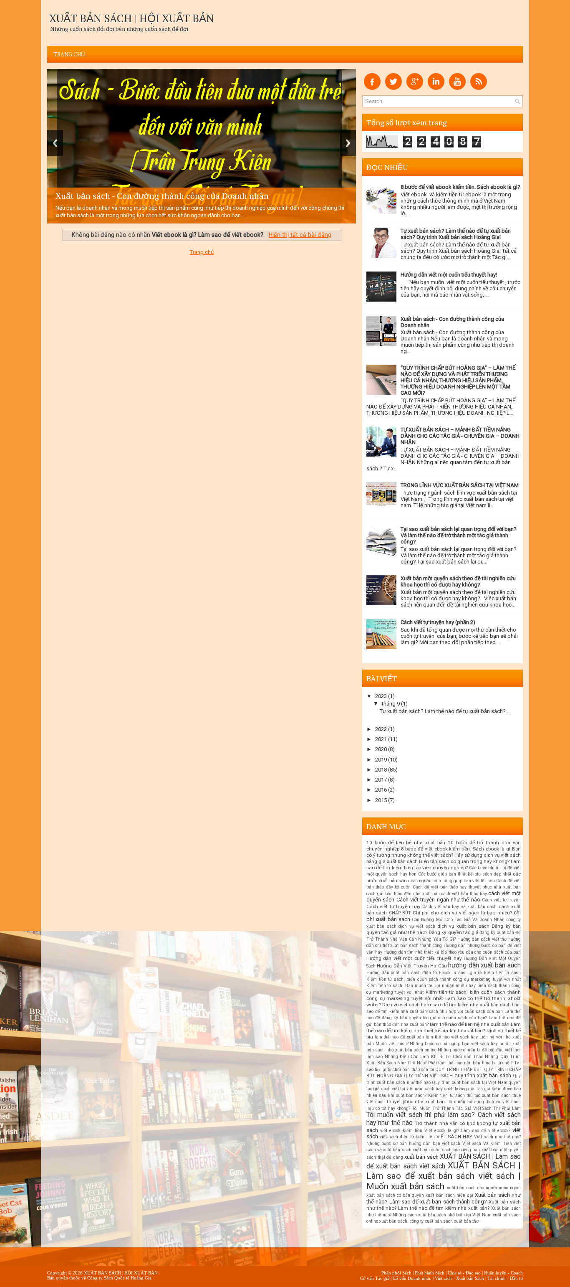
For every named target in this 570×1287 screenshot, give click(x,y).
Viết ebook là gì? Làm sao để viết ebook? (467, 1130)
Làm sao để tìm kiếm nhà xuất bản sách (466, 1005)
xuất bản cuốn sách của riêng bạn (446, 1149)
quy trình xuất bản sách (482, 1075)
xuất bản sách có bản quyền (395, 1195)
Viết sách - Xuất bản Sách (459, 1278)
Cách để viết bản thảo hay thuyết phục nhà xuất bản (467, 887)
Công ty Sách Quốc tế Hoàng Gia (119, 1277)
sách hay (434, 1089)
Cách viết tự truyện (501, 900)
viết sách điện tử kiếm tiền (407, 1137)
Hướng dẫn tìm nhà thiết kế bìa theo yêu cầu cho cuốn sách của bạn (452, 952)
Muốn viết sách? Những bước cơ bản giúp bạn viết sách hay (437, 1043)
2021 (381, 739)
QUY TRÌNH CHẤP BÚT (458, 1069)
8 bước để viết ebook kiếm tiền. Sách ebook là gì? (460, 187)
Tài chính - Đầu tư (505, 1278)
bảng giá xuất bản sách (392, 861)
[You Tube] (457, 88)
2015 (381, 800)
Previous (55, 143)
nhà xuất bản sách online (411, 1050)
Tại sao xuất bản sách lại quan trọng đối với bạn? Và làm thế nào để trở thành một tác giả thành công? (459, 535)
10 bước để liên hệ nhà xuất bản (405, 842)
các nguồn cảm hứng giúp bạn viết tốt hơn (453, 880)
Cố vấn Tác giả (374, 1278)
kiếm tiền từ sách (502, 972)
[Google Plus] (415, 88)
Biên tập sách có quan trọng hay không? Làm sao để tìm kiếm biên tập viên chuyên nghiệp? (443, 864)
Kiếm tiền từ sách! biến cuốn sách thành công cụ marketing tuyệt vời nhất (443, 979)
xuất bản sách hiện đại (449, 1195)
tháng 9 (391, 704)
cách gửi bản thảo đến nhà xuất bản (403, 893)
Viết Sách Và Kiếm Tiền (487, 1143)
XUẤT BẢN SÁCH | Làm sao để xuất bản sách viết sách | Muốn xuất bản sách (443, 1175)
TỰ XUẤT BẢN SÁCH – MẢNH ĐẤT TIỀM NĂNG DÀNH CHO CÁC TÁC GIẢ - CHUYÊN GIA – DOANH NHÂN (460, 435)
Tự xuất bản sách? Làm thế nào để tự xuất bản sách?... (444, 711)
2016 (381, 790)
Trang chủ (69, 54)
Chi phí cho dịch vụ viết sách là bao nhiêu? (462, 913)
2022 (381, 729)
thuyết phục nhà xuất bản (416, 1101)
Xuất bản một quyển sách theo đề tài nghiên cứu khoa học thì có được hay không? (458, 581)
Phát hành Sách (429, 1272)
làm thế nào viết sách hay (452, 1037)
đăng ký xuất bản (496, 932)
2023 (381, 696)
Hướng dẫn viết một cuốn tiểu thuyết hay (414, 958)
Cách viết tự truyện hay (393, 906)
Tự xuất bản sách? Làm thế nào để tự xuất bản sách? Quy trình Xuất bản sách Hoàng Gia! (456, 234)
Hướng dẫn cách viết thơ (482, 939)
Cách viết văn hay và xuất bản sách (459, 906)
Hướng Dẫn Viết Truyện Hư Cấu (411, 966)
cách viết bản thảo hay (464, 893)
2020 (381, 749)
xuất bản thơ (466, 1221)
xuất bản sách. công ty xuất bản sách (416, 1221)
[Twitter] (393, 88)
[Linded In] (436, 88)
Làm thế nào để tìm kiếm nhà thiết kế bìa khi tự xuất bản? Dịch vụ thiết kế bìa (443, 1030)
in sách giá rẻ (467, 972)
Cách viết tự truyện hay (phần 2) (438, 622)
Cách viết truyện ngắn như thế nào (438, 899)
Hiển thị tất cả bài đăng (300, 234)
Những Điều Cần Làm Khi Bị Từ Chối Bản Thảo (434, 1056)
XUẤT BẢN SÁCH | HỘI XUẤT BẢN (131, 18)
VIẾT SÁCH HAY (454, 1137)
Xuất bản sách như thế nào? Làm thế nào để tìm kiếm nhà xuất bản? (443, 1205)
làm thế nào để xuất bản (399, 1037)
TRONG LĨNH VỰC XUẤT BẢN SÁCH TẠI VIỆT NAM (460, 485)
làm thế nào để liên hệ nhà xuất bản (469, 1024)
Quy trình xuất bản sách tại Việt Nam (469, 1082)
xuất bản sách (421, 1157)
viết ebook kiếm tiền (401, 1130)
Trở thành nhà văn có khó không (453, 1123)
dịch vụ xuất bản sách (463, 926)
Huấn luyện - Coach (503, 1272)
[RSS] (479, 88)
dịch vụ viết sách (416, 926)
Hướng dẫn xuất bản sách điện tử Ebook (408, 972)
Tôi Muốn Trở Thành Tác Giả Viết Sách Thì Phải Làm (466, 1108)
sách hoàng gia (459, 1089)
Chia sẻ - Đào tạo (464, 1272)
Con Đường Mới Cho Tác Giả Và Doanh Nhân (458, 919)
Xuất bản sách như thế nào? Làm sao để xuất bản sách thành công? (443, 1198)
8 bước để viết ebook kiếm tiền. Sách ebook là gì (456, 849)
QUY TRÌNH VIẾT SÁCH (428, 1076)
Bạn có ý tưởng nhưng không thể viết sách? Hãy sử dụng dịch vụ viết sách (443, 852)
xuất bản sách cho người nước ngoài (484, 1188)
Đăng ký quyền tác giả (453, 932)
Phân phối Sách (396, 1272)
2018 (381, 770)
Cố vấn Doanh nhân (412, 1278)
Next (348, 143)
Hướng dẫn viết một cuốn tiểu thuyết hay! (449, 275)
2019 (381, 759)
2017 (381, 780)
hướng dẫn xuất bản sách (484, 965)
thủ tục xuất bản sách (489, 1095)
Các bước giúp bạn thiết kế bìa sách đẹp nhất (465, 874)
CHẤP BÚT (400, 913)
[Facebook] (372, 88)
